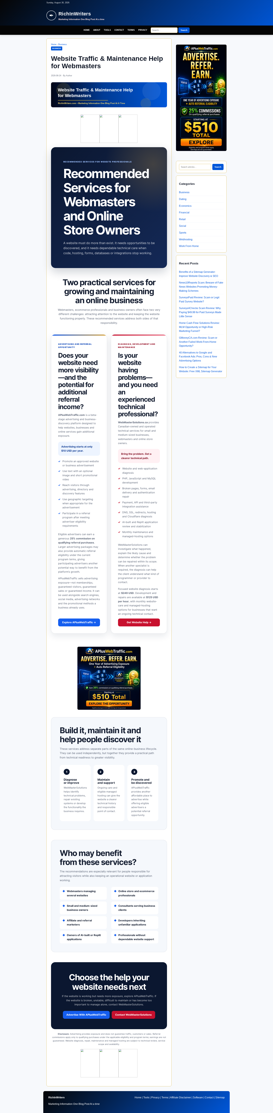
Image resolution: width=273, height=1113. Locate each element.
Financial (184, 212)
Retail (182, 219)
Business (62, 44)
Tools (107, 30)
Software (198, 1097)
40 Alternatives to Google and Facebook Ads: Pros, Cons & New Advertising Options (198, 356)
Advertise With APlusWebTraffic (86, 1014)
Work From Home (189, 246)
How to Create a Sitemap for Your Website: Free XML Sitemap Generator (200, 369)
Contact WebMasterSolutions (133, 1014)
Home (87, 30)
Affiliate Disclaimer (180, 1097)
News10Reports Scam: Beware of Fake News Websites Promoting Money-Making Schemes (201, 286)
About (96, 30)
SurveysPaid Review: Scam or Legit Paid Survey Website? (199, 299)
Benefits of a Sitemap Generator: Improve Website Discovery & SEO (198, 274)
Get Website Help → (139, 622)
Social (182, 226)
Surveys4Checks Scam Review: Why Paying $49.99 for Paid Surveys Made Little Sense (200, 312)
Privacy (142, 30)
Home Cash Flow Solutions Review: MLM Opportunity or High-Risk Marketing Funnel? (199, 327)
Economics (185, 206)
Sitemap (220, 1097)
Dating (182, 199)
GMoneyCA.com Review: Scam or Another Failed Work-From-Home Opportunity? (198, 341)
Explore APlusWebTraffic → (79, 622)
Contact (119, 30)
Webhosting (185, 239)
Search (184, 30)
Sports (182, 232)
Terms (131, 30)
